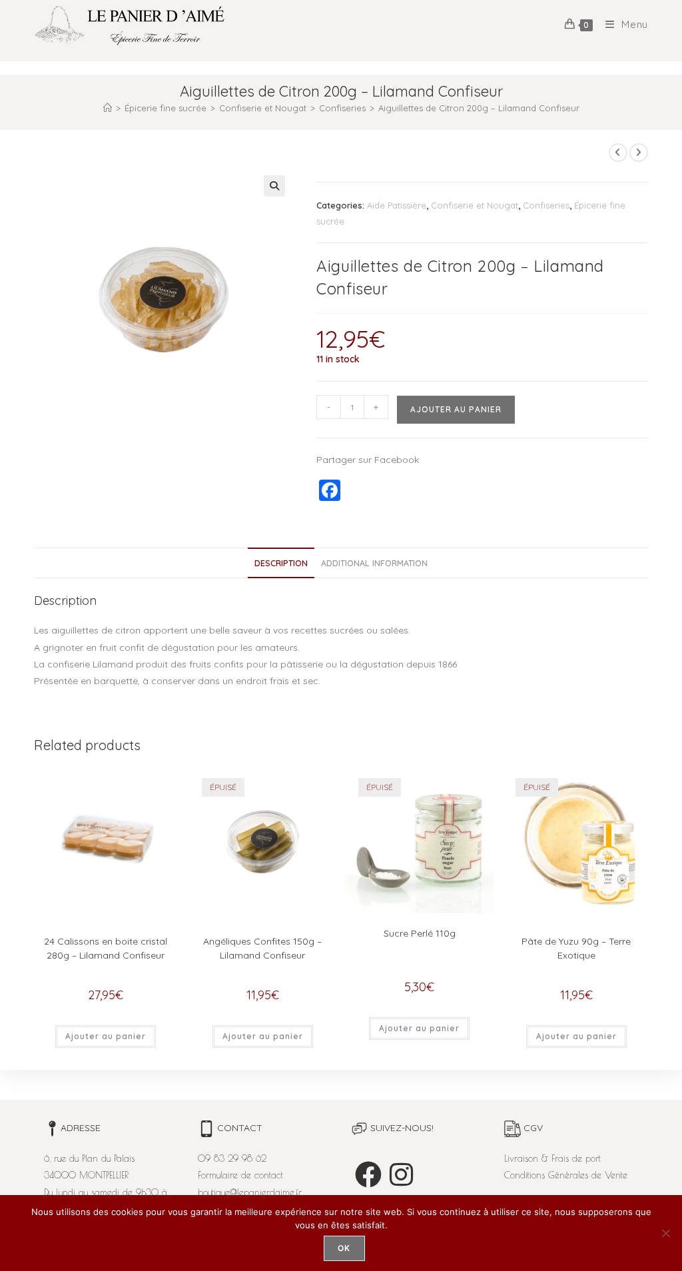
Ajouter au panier (456, 409)
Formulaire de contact (240, 1175)
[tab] (281, 563)
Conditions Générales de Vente (565, 1175)
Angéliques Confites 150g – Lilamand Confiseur (262, 948)
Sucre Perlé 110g (420, 933)
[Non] (665, 1233)
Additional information (374, 563)
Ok (344, 1248)
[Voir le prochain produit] (638, 152)
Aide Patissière (396, 205)
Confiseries (546, 205)
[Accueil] (107, 108)
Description (281, 563)
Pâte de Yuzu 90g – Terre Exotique (576, 948)
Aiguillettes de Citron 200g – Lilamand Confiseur (478, 108)
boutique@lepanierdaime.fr (250, 1192)
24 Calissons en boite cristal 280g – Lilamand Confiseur (105, 948)
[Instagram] (401, 1174)
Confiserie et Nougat (474, 205)
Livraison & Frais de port (552, 1158)
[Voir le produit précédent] (618, 152)
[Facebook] (368, 1174)
